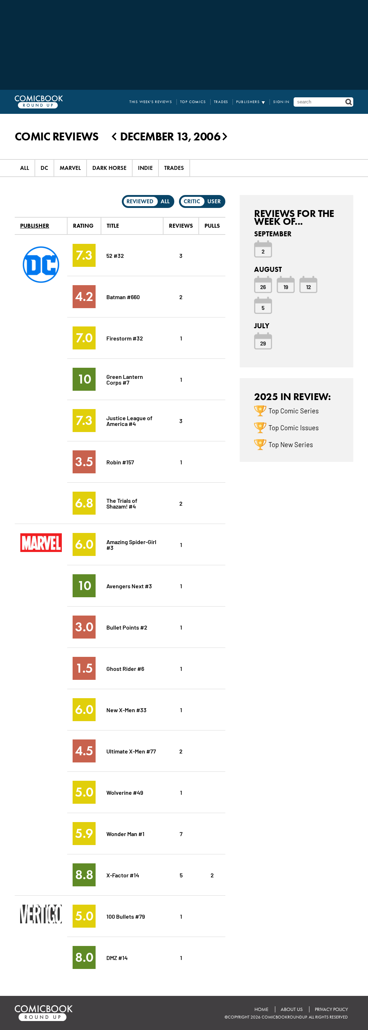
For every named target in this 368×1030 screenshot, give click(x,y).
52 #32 (115, 255)
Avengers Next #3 (129, 585)
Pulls (212, 225)
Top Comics (193, 101)
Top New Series (290, 444)
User (214, 201)
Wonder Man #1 (125, 833)
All (24, 167)
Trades (221, 101)
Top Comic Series (293, 410)
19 (286, 286)
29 (263, 343)
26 (263, 286)
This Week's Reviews (150, 101)
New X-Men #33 (126, 709)
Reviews (181, 225)
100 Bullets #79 (125, 916)
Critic (192, 201)
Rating (83, 225)
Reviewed (139, 201)
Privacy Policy (331, 1009)
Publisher (34, 225)
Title (113, 225)
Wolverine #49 (124, 792)
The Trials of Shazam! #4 (121, 503)
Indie (145, 167)
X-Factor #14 (122, 874)
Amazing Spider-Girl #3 (131, 544)
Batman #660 (123, 296)
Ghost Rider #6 (125, 668)
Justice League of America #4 (129, 420)
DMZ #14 (117, 957)
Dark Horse (109, 167)
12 (308, 286)
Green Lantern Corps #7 (124, 379)
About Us (292, 1009)
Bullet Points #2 (126, 627)
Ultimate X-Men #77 (131, 751)
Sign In (281, 101)
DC (44, 167)
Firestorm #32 (124, 338)
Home (261, 1009)
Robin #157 (120, 461)
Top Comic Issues (293, 427)
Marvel (70, 167)
